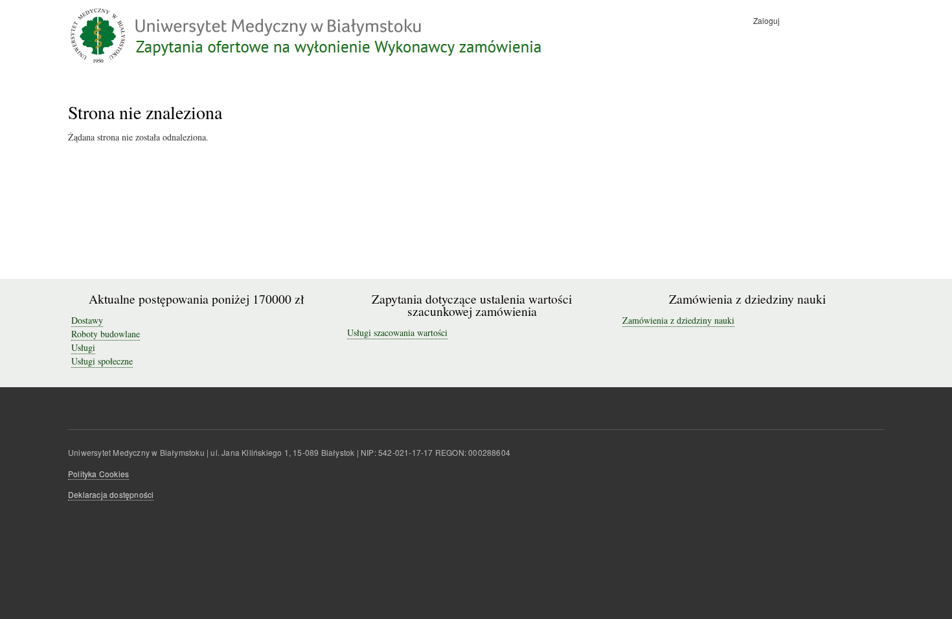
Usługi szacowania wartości (397, 332)
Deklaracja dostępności (110, 494)
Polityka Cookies (98, 473)
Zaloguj (766, 20)
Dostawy (87, 320)
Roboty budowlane (105, 334)
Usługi (83, 347)
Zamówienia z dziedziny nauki (678, 320)
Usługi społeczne (102, 361)
